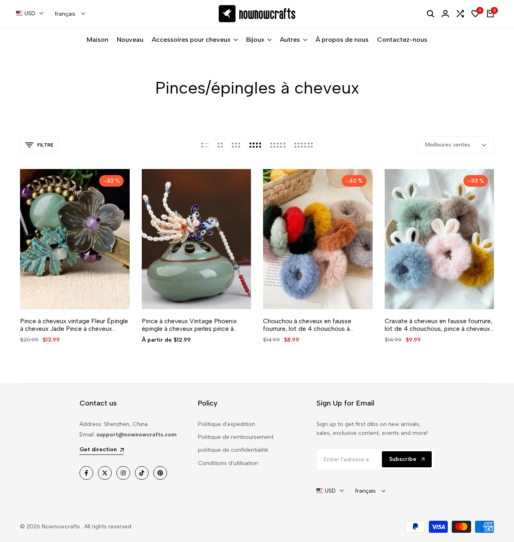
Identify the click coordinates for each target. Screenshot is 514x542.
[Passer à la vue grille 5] (278, 145)
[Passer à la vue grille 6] (303, 145)
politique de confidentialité (233, 449)
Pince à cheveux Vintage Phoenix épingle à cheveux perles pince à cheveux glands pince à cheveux (189, 324)
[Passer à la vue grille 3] (236, 145)
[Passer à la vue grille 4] (255, 145)
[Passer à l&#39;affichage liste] (205, 145)
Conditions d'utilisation (228, 463)
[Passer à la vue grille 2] (220, 145)
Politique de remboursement (235, 437)
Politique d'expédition (226, 424)
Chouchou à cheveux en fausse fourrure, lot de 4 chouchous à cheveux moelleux (307, 324)
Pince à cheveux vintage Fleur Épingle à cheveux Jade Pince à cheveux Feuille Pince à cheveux (74, 324)
